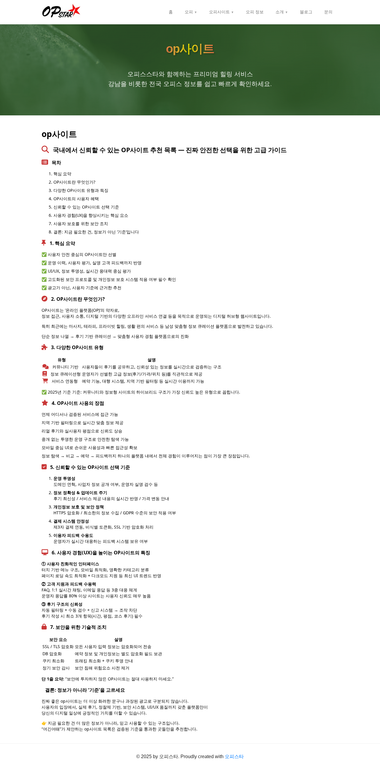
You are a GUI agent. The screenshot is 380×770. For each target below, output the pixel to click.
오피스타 (234, 756)
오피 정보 (255, 11)
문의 (328, 11)
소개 (280, 11)
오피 (189, 11)
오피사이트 (219, 11)
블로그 (306, 11)
